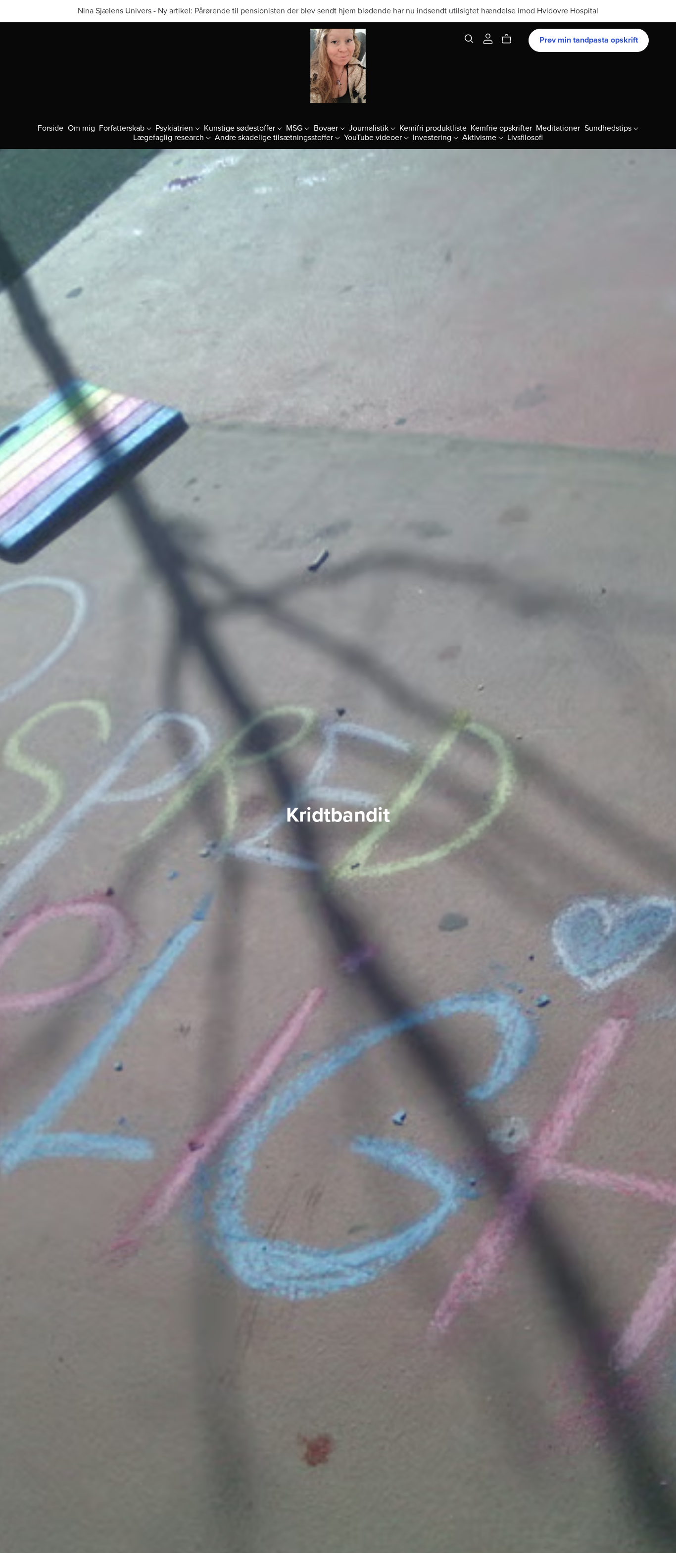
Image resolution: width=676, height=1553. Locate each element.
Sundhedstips (608, 128)
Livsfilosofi (525, 138)
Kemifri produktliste (433, 128)
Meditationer (558, 128)
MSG (295, 128)
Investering (433, 138)
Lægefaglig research (169, 138)
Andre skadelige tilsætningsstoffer (275, 138)
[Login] (488, 38)
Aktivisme (480, 138)
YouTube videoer (374, 138)
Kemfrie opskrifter (501, 128)
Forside (50, 128)
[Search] (469, 39)
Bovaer (327, 128)
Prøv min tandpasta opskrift (588, 40)
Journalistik (369, 128)
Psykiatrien (175, 128)
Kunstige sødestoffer (240, 128)
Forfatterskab (122, 128)
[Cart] (510, 39)
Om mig (81, 128)
